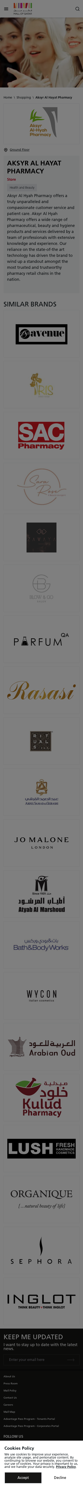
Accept (23, 1478)
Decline (60, 1478)
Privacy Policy (66, 1467)
